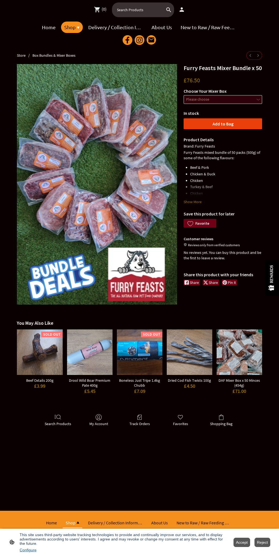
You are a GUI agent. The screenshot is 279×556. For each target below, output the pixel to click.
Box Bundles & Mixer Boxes (53, 55)
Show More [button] (193, 201)
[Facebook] (127, 40)
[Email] (151, 40)
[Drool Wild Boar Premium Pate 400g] (90, 352)
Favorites (180, 423)
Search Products (58, 423)
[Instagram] (139, 40)
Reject (262, 542)
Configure (28, 550)
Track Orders (139, 423)
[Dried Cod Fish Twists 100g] (189, 352)
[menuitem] (250, 55)
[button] (200, 223)
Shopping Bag (221, 423)
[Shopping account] (181, 9)
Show (272, 278)
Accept (242, 542)
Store (21, 55)
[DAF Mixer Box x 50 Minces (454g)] (239, 352)
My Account (98, 423)
